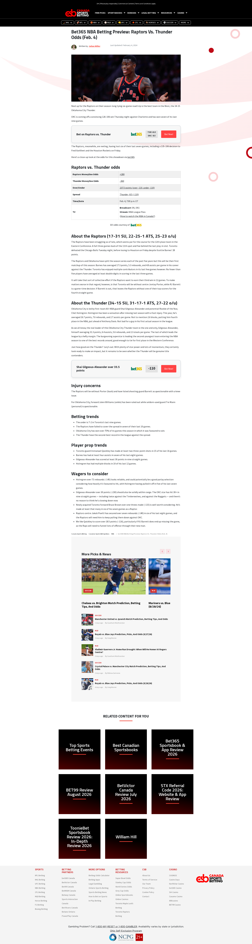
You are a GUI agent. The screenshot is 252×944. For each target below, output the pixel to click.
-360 (122, 181)
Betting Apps (94, 879)
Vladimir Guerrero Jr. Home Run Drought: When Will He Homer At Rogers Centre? (131, 651)
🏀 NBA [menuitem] (93, 22)
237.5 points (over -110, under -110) (137, 187)
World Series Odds (124, 886)
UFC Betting (40, 883)
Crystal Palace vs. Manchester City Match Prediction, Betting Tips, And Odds (130, 668)
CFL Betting (40, 892)
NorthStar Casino (176, 883)
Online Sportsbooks (124, 895)
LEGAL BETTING (148, 13)
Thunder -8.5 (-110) (129, 194)
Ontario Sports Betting (98, 888)
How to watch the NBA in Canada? (137, 216)
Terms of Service (149, 879)
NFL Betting (40, 875)
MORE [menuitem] (183, 22)
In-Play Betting (95, 900)
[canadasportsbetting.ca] (78, 13)
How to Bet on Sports (98, 896)
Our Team (146, 883)
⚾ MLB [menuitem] (107, 22)
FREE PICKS (100, 13)
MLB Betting (40, 896)
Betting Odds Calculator (99, 875)
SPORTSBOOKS (115, 13)
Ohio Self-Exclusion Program (126, 930)
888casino (173, 900)
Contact (145, 896)
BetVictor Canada (69, 882)
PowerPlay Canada (70, 916)
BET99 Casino (175, 904)
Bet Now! (168, 134)
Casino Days (174, 879)
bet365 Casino (175, 888)
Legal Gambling (95, 883)
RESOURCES (166, 13)
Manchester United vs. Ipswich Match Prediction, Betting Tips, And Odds (131, 619)
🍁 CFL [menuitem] (135, 22)
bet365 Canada (68, 878)
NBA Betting (40, 888)
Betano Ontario (68, 911)
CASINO (180, 13)
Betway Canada (68, 895)
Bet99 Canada (68, 886)
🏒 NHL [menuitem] (66, 22)
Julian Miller (94, 46)
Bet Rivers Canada (70, 907)
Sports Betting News (98, 892)
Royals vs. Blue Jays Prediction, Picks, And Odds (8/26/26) (123, 683)
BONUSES (131, 13)
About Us (146, 875)
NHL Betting (40, 879)
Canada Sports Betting (79, 534)
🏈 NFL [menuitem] (80, 22)
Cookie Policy (148, 892)
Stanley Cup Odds (123, 882)
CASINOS (173, 875)
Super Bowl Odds (123, 878)
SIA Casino (173, 892)
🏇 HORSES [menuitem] (151, 22)
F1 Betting (39, 904)
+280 (122, 174)
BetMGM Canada (69, 890)
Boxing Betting (41, 909)
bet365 (130, 157)
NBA (112, 534)
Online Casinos (122, 899)
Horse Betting (41, 900)
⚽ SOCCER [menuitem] (168, 22)
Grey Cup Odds (122, 890)
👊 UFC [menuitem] (121, 22)
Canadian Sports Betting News (99, 534)
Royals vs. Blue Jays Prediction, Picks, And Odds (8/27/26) (123, 634)
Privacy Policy (148, 888)
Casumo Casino (175, 896)
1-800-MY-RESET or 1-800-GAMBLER (116, 926)
